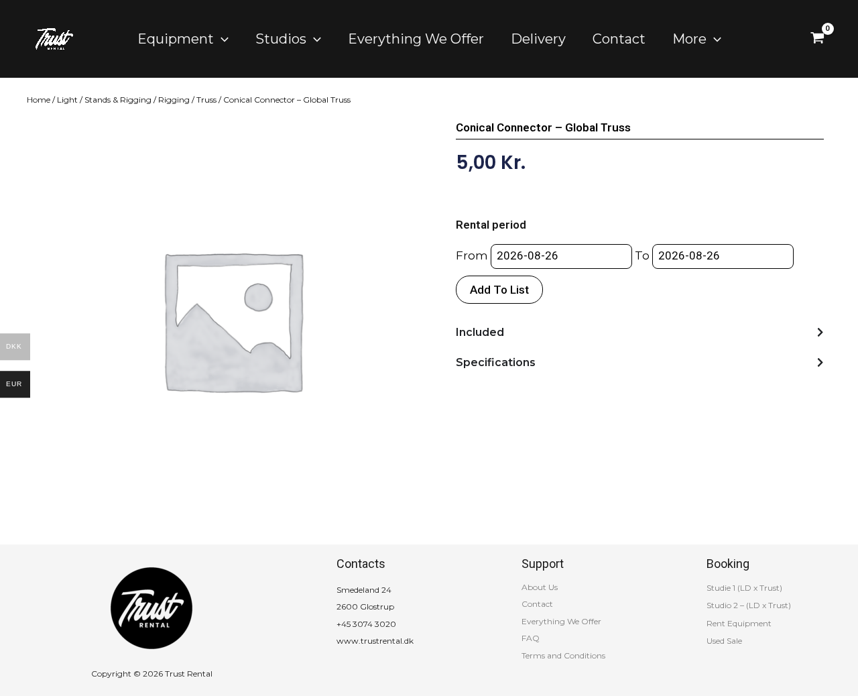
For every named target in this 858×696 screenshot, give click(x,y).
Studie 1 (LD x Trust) (744, 588)
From (472, 255)
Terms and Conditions (563, 655)
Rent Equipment (739, 623)
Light (67, 100)
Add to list (499, 289)
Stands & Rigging (117, 100)
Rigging (174, 100)
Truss (206, 100)
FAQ (531, 638)
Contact (537, 604)
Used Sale (724, 641)
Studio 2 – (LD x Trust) (749, 605)
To (642, 255)
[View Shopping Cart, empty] (817, 38)
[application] (221, 39)
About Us (540, 587)
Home (38, 100)
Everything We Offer (561, 621)
